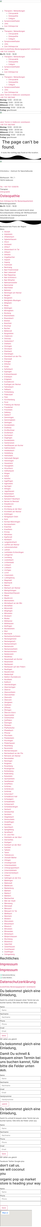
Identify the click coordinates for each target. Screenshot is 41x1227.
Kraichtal (7, 527)
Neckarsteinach (10, 644)
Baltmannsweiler (10, 282)
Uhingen (7, 860)
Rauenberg (8, 746)
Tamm (6, 852)
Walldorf (7, 893)
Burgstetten (8, 333)
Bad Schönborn (10, 277)
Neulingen (8, 669)
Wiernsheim (8, 921)
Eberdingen (8, 354)
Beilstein (7, 290)
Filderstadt (8, 394)
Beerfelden (8, 288)
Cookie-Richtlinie (7, 977)
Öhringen (7, 710)
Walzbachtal (9, 898)
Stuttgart (7, 842)
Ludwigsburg (9, 578)
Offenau (7, 707)
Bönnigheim (8, 310)
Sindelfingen (9, 822)
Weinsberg (8, 903)
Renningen (8, 761)
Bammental (8, 285)
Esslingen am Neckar (12, 384)
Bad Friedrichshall (11, 270)
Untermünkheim (10, 870)
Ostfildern (8, 720)
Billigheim (8, 303)
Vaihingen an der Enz (12, 878)
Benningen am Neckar (13, 293)
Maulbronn (8, 598)
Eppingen (8, 372)
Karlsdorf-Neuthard (12, 499)
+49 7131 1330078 (7, 51)
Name (2, 1007)
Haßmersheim (9, 448)
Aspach (7, 260)
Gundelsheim (9, 440)
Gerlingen (8, 422)
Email (2, 1028)
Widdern (7, 919)
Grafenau (7, 427)
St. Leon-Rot (9, 835)
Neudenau (8, 656)
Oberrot (7, 690)
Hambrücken (9, 443)
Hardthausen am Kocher (13, 445)
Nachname (4, 1014)
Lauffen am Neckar (11, 545)
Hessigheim (8, 466)
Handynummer (6, 1096)
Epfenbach (8, 369)
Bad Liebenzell (10, 272)
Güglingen (8, 438)
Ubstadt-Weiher (10, 857)
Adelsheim (8, 234)
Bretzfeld (7, 323)
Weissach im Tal (10, 911)
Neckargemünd (10, 639)
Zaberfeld (8, 944)
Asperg (7, 262)
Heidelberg (8, 453)
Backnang (8, 267)
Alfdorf (7, 247)
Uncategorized (10, 863)
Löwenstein (8, 575)
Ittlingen (7, 489)
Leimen (7, 550)
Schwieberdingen (11, 807)
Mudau (7, 618)
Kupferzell (8, 537)
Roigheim (8, 763)
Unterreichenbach (11, 873)
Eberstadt (8, 359)
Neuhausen (8, 664)
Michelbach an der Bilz (13, 603)
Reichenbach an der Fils (13, 753)
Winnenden (8, 931)
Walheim (7, 891)
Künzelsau (8, 534)
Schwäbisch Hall (10, 796)
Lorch (6, 573)
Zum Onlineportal (11, 26)
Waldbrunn (8, 885)
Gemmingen (9, 417)
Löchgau (7, 570)
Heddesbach (9, 450)
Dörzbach (8, 349)
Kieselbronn (9, 504)
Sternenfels (8, 840)
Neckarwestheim (10, 649)
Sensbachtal (9, 812)
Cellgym (11, 18)
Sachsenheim (9, 779)
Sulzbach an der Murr (12, 845)
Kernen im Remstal (11, 501)
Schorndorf (8, 794)
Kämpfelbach (9, 496)
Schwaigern (8, 799)
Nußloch (7, 682)
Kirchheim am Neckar (12, 511)
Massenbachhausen (12, 593)
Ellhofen (7, 364)
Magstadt (8, 580)
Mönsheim (8, 613)
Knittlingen (8, 514)
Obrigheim (8, 702)
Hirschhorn (8, 468)
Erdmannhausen (10, 374)
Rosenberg (8, 766)
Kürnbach (8, 539)
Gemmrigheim (9, 420)
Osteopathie (13, 16)
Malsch (7, 585)
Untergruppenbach (11, 868)
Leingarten (8, 555)
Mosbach (7, 616)
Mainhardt (8, 583)
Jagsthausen (9, 491)
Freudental (8, 407)
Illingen (7, 473)
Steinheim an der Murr (13, 837)
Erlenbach (8, 377)
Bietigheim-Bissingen (12, 300)
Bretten (7, 321)
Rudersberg (8, 774)
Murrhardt (8, 634)
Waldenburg (9, 888)
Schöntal (7, 791)
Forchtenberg (9, 400)
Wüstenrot (8, 941)
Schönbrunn (9, 789)
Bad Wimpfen (9, 280)
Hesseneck (8, 463)
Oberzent (8, 700)
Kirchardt (8, 506)
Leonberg (8, 557)
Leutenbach (8, 560)
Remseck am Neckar (12, 756)
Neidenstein (9, 654)
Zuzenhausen (9, 949)
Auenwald (8, 265)
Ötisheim (7, 725)
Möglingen (8, 611)
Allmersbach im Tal (11, 249)
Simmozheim (9, 819)
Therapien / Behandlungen (14, 11)
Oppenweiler (9, 715)
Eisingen (7, 361)
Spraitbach (8, 832)
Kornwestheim (9, 524)
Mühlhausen (9, 623)
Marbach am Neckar (12, 588)
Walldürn (7, 896)
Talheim (7, 850)
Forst (6, 402)
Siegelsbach (9, 817)
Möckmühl (8, 608)
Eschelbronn (9, 382)
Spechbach (8, 827)
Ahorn (6, 242)
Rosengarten (9, 768)
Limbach (7, 565)
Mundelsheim (9, 628)
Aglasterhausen (10, 239)
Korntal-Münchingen (12, 522)
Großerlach (8, 433)
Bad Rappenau (10, 275)
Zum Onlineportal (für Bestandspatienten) (16, 201)
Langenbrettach (10, 542)
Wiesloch (7, 926)
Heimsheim (8, 455)
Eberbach (8, 351)
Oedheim (7, 705)
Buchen (7, 328)
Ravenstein (8, 748)
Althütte (7, 254)
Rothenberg (8, 771)
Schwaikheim (9, 802)
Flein (6, 397)
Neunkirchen (9, 672)
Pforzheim (8, 735)
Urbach (7, 875)
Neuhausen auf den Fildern (14, 667)
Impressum (9, 964)
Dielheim (7, 344)
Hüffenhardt (9, 471)
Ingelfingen (8, 481)
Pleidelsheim (9, 738)
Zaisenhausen (9, 947)
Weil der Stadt (9, 901)
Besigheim (8, 298)
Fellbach (7, 389)
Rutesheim (8, 776)
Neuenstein (8, 662)
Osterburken (9, 718)
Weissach (8, 908)
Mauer (6, 595)
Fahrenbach (8, 387)
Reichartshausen (10, 751)
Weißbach (8, 913)
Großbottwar (9, 430)
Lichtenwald (9, 562)
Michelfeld (8, 606)
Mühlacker (8, 621)
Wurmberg (8, 939)
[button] (20, 28)
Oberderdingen (10, 684)
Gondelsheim (9, 425)
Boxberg (7, 313)
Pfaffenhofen (9, 728)
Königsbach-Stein (11, 517)
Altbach (7, 252)
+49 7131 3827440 (7, 97)
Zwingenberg (9, 954)
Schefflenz (8, 784)
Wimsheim (8, 929)
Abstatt (7, 232)
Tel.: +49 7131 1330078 (9, 187)
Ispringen (7, 486)
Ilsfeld (6, 476)
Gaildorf (7, 415)
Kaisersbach (9, 494)
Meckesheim (9, 601)
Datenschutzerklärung (8, 975)
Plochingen (8, 740)
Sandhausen (9, 781)
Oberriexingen (9, 687)
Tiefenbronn (9, 855)
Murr (6, 631)
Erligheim (8, 379)
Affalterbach (9, 237)
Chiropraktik (13, 13)
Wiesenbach (9, 924)
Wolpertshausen (10, 936)
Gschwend (8, 435)
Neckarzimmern (10, 651)
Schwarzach (9, 804)
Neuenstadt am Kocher (13, 659)
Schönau (7, 786)
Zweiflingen (8, 952)
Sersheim (7, 814)
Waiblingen (8, 880)
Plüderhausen (9, 743)
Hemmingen (9, 461)
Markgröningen (10, 590)
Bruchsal (7, 326)
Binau (6, 305)
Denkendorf (9, 341)
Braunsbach (8, 318)
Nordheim (8, 679)
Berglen (7, 295)
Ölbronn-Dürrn (10, 712)
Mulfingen (8, 626)
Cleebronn (8, 336)
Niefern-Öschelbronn (12, 677)
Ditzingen (8, 346)
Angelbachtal (9, 257)
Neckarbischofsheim (12, 636)
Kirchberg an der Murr (13, 509)
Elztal (6, 366)
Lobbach (7, 567)
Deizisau (7, 338)
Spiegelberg (9, 829)
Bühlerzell (8, 331)
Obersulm (8, 697)
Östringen (8, 723)
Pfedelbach (8, 730)
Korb (6, 519)
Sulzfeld (7, 847)
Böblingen (8, 308)
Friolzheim (8, 410)
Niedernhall (8, 674)
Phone (2, 1021)
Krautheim (8, 529)
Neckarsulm (9, 646)
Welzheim (8, 916)
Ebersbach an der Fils (12, 356)
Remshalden (9, 758)
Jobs (6, 23)
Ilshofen (7, 478)
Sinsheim (7, 824)
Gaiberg (7, 412)
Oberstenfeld (9, 695)
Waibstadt (8, 883)
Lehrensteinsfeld (10, 547)
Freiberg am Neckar (12, 405)
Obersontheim (9, 692)
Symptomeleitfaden (12, 21)
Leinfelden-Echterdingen (14, 552)
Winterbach (8, 934)
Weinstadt (8, 906)
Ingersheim (8, 483)
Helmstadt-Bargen (11, 458)
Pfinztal (7, 733)
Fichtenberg (9, 392)
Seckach (7, 809)
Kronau (7, 532)
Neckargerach (9, 641)
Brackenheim (9, 316)
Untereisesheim (10, 865)
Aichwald (7, 244)
